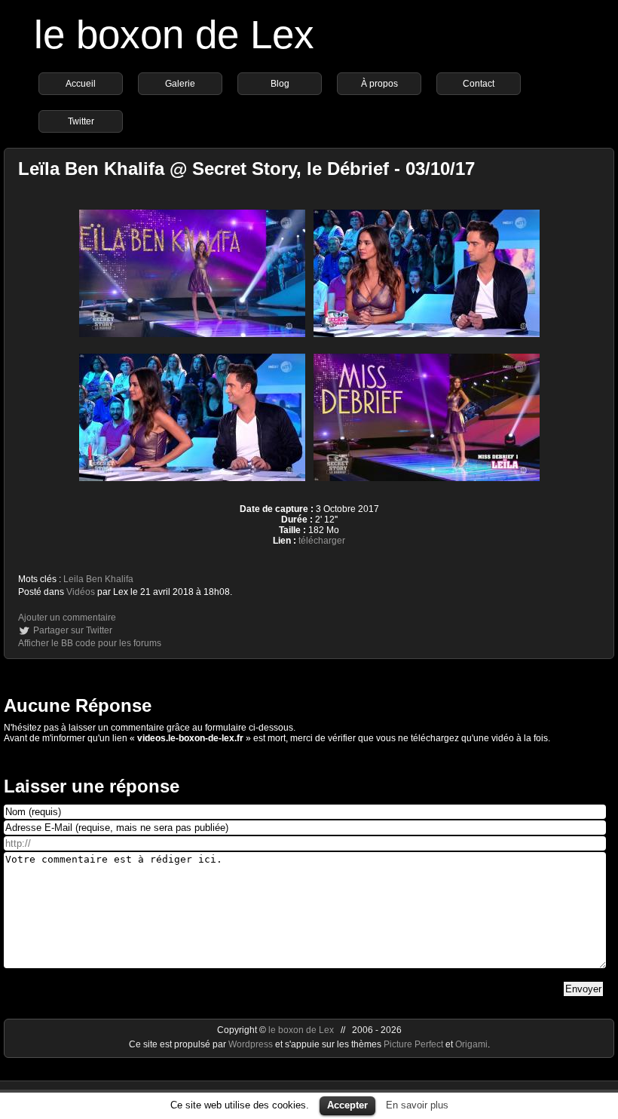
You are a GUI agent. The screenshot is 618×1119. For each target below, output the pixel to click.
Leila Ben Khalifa (98, 579)
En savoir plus (417, 1105)
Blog (280, 83)
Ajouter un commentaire (67, 617)
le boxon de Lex (174, 34)
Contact (478, 83)
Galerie (180, 83)
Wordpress (251, 1044)
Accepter (347, 1105)
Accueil (81, 83)
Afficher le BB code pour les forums (89, 643)
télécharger (321, 540)
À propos (379, 83)
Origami (471, 1044)
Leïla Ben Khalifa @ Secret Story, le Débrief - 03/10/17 (246, 168)
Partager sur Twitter (72, 630)
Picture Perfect (413, 1044)
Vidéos (80, 592)
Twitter (81, 121)
